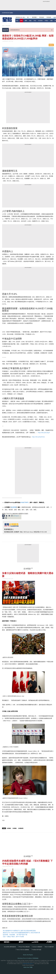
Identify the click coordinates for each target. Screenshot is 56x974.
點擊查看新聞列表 (15, 30)
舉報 (52, 45)
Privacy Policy (22, 946)
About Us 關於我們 (49, 946)
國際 (26, 20)
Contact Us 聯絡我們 (37, 946)
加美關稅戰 (20, 828)
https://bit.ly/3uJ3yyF (44, 432)
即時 (21, 20)
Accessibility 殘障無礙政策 (10, 946)
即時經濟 (8, 25)
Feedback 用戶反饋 (36, 949)
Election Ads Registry (28, 954)
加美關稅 (15, 828)
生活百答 (40, 20)
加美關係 (9, 828)
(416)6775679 (24, 502)
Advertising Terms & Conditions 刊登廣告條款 (28, 958)
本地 (35, 20)
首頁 (17, 20)
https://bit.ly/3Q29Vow (38, 437)
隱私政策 (28, 946)
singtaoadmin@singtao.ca (28, 963)
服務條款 (27, 949)
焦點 (30, 20)
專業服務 (41, 17)
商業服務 (48, 17)
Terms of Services (20, 949)
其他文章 (5, 30)
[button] (54, 18)
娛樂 (51, 20)
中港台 (46, 20)
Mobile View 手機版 (28, 967)
